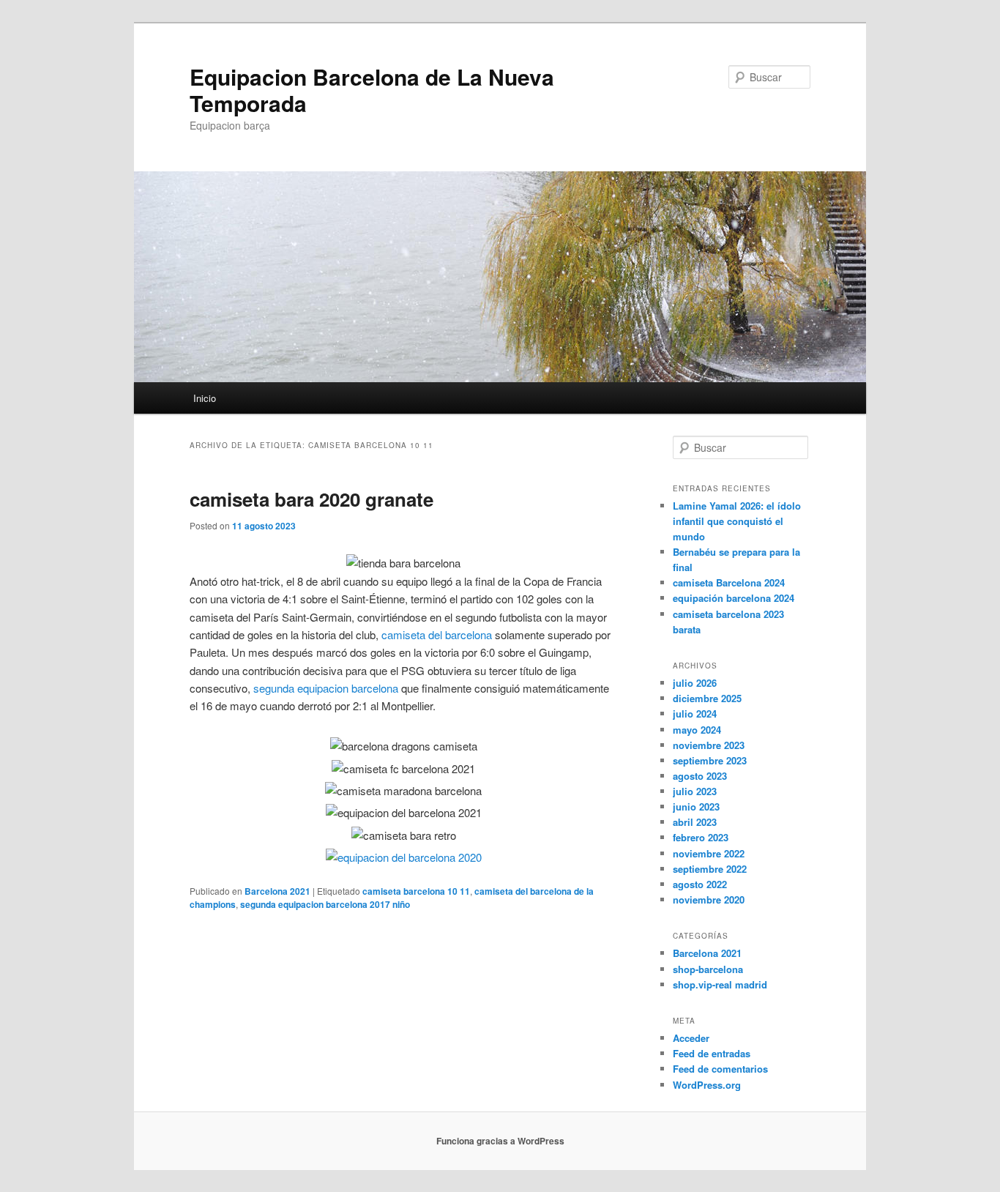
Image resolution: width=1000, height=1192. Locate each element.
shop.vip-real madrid (720, 984)
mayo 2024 (697, 730)
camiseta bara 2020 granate (311, 499)
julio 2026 (695, 683)
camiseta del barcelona (436, 634)
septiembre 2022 (710, 869)
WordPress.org (707, 1085)
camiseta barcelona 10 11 (416, 891)
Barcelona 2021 (277, 891)
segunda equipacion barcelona (325, 688)
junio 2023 (696, 806)
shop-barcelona (708, 969)
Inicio (204, 398)
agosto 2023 (700, 776)
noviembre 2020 (709, 899)
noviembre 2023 (709, 745)
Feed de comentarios (720, 1069)
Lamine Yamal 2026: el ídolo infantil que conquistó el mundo (737, 521)
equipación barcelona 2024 (733, 598)
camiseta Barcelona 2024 (729, 582)
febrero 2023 (700, 837)
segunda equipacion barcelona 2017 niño (325, 904)
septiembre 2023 (710, 760)
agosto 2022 (700, 884)
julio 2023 (695, 791)
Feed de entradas (711, 1053)
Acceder (691, 1038)
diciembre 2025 (707, 698)
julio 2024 (695, 713)
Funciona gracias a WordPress (500, 1140)
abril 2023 (695, 822)
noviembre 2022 (709, 853)
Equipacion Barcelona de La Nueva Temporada (372, 90)
